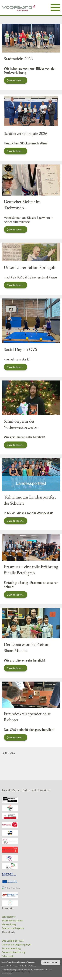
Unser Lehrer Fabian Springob (29, 267)
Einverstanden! (50, 962)
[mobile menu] (55, 7)
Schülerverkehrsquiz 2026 (25, 133)
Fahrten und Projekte (13, 928)
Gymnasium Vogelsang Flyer (16, 944)
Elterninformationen (12, 920)
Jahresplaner (9, 916)
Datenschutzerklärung (13, 952)
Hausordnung (9, 924)
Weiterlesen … (16, 80)
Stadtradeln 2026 (18, 58)
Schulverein (8, 956)
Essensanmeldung (11, 948)
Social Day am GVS (20, 349)
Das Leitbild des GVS (13, 940)
